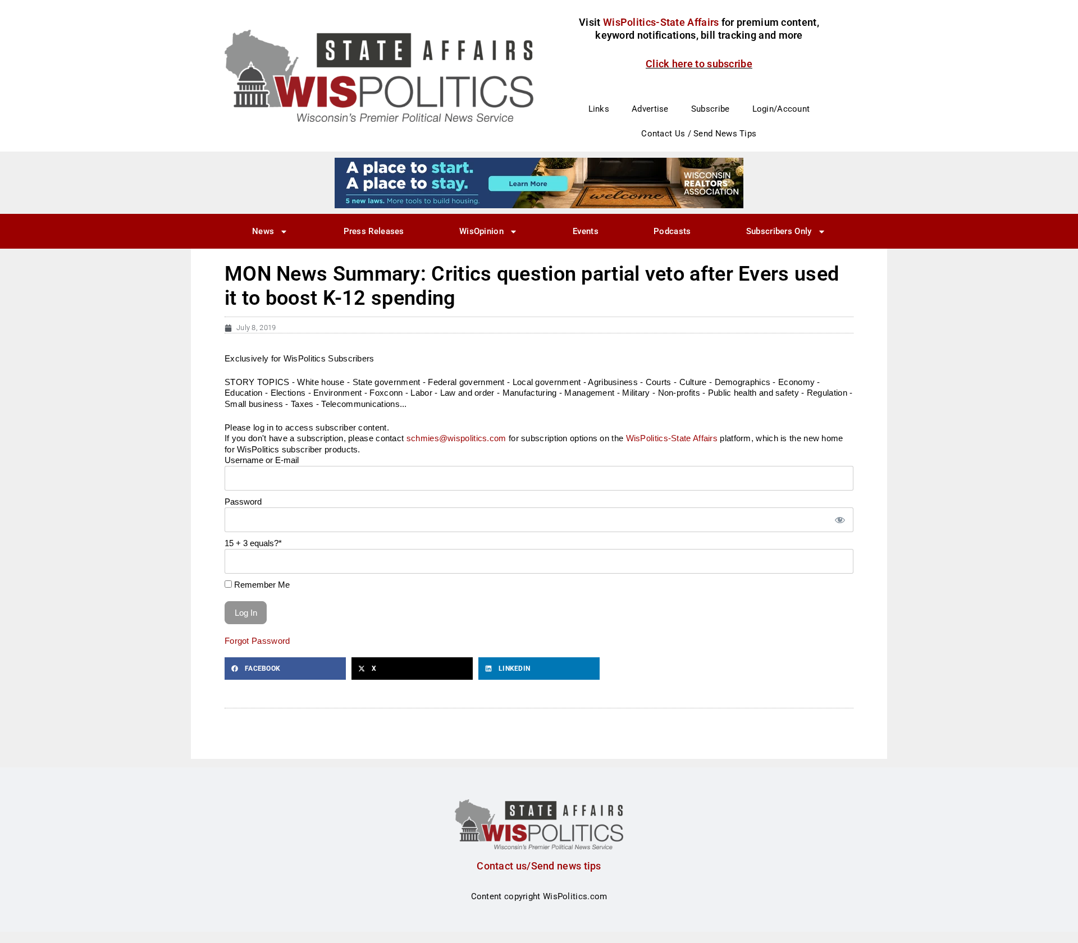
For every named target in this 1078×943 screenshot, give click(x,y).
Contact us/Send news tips (539, 866)
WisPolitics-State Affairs (672, 438)
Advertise (650, 109)
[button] (285, 668)
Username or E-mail (262, 460)
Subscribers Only (779, 231)
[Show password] (839, 520)
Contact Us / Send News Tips (698, 134)
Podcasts (672, 231)
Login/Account (781, 109)
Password (243, 501)
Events (586, 231)
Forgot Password (257, 641)
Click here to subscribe (699, 64)
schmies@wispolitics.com (456, 438)
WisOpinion (481, 231)
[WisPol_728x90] (539, 182)
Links (599, 109)
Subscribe (710, 109)
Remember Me (261, 584)
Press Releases (374, 231)
